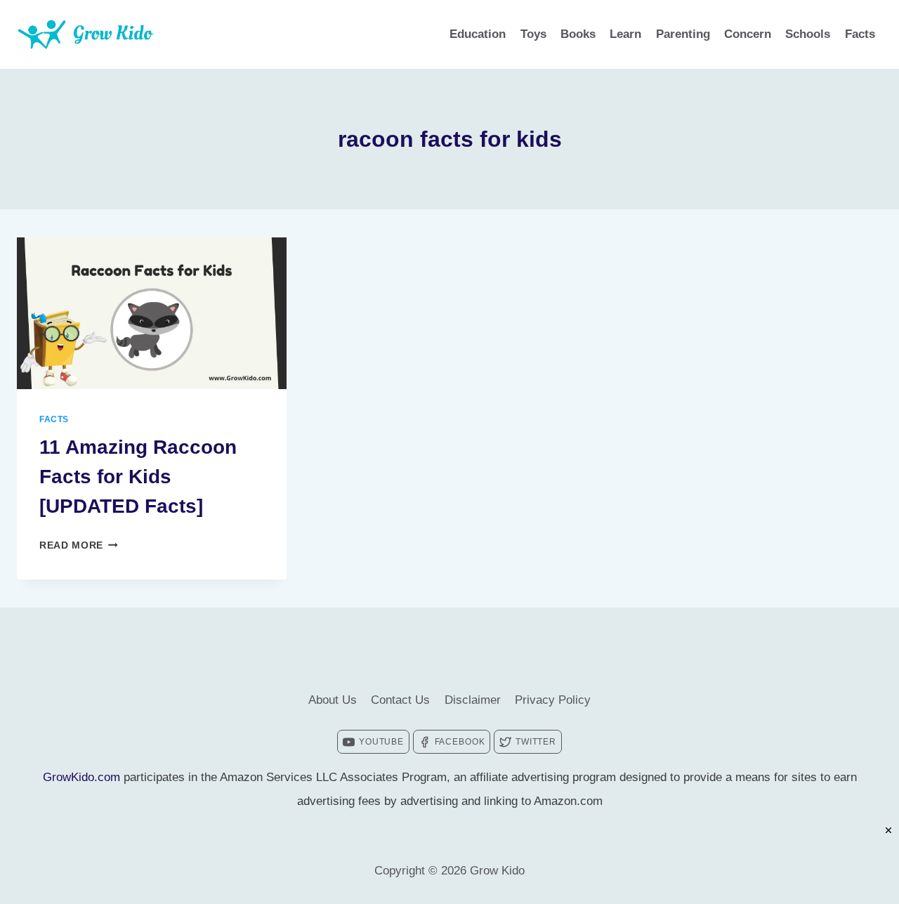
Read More (78, 545)
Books (578, 34)
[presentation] (152, 313)
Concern (747, 34)
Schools (807, 34)
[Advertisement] (449, 872)
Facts (860, 34)
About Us (332, 700)
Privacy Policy (553, 700)
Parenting (683, 34)
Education (478, 34)
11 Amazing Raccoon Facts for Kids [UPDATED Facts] (138, 476)
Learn (625, 34)
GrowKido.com (81, 777)
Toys (533, 34)
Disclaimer (473, 700)
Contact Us (400, 700)
